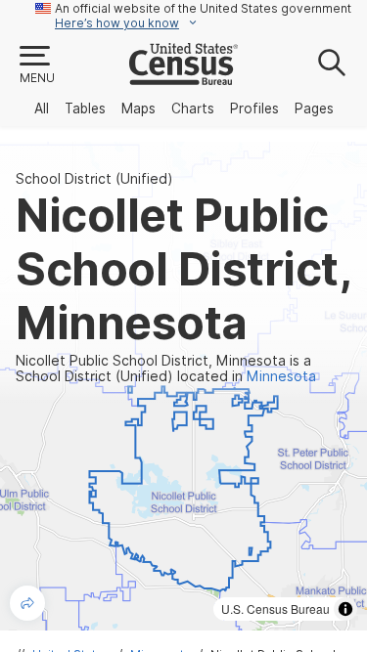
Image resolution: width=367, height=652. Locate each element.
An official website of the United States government (203, 8)
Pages (314, 108)
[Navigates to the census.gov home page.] (183, 77)
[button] (36, 65)
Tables (85, 108)
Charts (192, 108)
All (41, 108)
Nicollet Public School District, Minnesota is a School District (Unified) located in (166, 368)
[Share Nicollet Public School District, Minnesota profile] (27, 603)
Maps (138, 108)
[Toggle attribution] (345, 609)
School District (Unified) (94, 179)
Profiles (254, 108)
